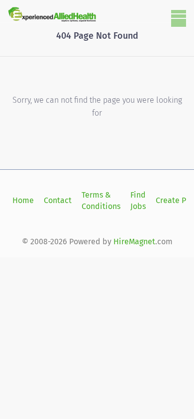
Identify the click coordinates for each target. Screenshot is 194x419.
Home (23, 200)
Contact (58, 200)
